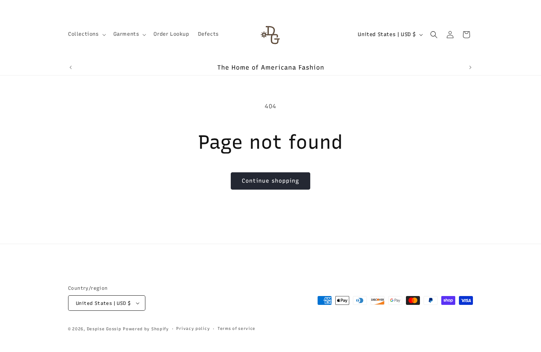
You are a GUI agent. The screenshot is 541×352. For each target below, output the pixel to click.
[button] (86, 34)
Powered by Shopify (146, 329)
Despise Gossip (104, 329)
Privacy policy (193, 328)
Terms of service (236, 328)
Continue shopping (270, 180)
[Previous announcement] (71, 67)
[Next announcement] (470, 67)
